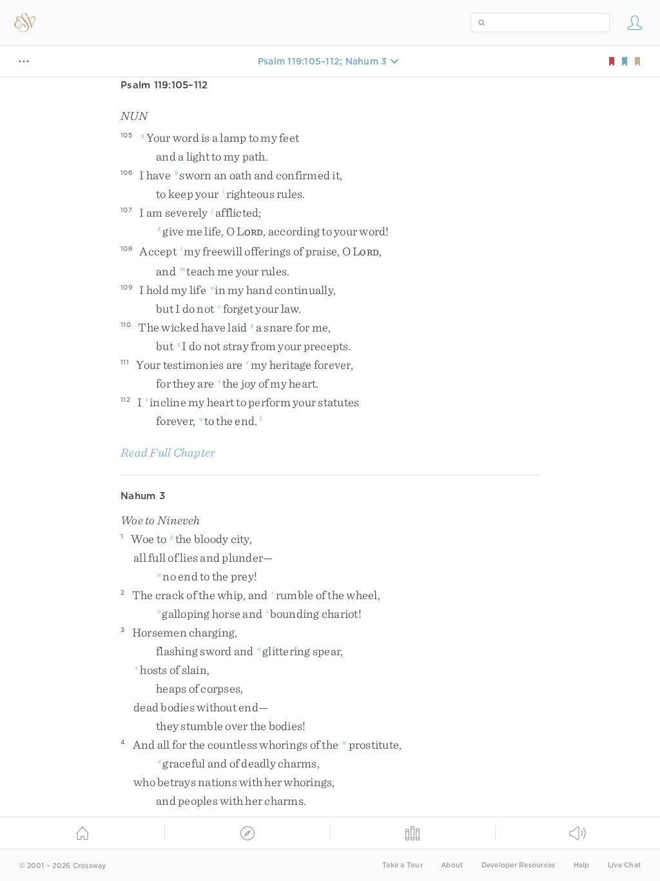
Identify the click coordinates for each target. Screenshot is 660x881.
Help (582, 865)
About (452, 865)
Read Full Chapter (168, 452)
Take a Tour (402, 865)
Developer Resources (518, 865)
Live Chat (624, 865)
